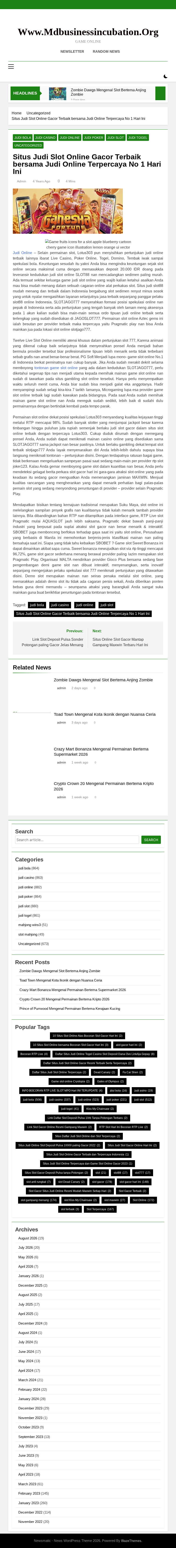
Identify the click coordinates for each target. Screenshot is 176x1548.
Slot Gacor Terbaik (132, 1191)
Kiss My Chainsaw (100, 1108)
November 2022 (30, 1522)
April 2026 (25, 1266)
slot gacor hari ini (134, 1181)
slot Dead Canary (71, 1181)
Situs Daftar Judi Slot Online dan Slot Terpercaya (87, 1136)
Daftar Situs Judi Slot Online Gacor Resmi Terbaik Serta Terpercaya (87, 1063)
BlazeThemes (131, 1541)
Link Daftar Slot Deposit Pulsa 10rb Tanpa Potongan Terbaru (87, 1118)
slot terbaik (70, 1209)
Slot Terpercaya (100, 1209)
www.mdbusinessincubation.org (88, 31)
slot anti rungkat (38, 1181)
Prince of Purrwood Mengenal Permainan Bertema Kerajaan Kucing (69, 1008)
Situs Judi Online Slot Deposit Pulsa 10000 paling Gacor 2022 (59, 1145)
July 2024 (25, 1342)
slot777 (142, 1172)
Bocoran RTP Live (34, 1054)
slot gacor (102, 1181)
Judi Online (22, 253)
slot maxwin (114, 1200)
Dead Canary (104, 1072)
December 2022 (30, 1512)
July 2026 (25, 1247)
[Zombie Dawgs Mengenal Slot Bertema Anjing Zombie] (57, 96)
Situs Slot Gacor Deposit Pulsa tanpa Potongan (56, 1172)
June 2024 (26, 1352)
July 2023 (25, 1446)
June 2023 (26, 1455)
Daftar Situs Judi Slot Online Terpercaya (59, 1072)
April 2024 (25, 1370)
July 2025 (25, 1304)
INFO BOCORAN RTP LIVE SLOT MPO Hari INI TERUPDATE (62, 1090)
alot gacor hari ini (129, 1045)
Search (151, 840)
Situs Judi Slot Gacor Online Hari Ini (132, 1145)
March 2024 (27, 1380)
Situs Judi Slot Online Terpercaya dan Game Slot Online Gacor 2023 (87, 1163)
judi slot (115, 137)
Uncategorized (28, 145)
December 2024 (30, 1323)
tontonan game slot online (56, 368)
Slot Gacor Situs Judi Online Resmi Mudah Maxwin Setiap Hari (70, 1191)
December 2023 (30, 1408)
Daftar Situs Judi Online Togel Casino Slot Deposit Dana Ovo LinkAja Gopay (104, 1054)
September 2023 (30, 1437)
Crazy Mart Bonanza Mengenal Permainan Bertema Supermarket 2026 (72, 990)
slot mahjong (27, 934)
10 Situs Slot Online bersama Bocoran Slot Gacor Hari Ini (70, 1045)
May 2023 (25, 1465)
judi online (70, 137)
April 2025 (25, 1314)
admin (21, 181)
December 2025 (30, 1285)
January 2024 (28, 1399)
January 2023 (28, 1503)
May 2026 (25, 1257)
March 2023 (27, 1484)
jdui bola (118, 1090)
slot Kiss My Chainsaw (80, 1200)
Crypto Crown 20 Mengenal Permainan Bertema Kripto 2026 (64, 999)
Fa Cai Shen (133, 1072)
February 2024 (29, 1389)
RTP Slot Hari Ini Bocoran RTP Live (123, 1127)
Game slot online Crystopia (70, 1081)
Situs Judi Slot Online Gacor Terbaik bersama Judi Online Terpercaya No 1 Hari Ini (83, 614)
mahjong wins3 (29, 925)
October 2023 (28, 1427)
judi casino (45, 137)
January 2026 (28, 1276)
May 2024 (25, 1361)
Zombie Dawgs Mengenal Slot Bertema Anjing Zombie (108, 92)
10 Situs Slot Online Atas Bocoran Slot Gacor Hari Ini (87, 1035)
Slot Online (143, 1200)
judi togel (137, 137)
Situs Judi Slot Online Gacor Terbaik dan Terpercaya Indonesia (87, 1154)
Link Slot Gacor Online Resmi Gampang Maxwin (59, 1127)
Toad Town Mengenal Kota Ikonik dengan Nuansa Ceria (105, 714)
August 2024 (27, 1333)
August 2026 (27, 1238)
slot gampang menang (39, 1200)
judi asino (144, 1090)
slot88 (120, 1172)
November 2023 (30, 1418)
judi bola (22, 137)
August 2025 (27, 1295)
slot (101, 1172)
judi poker (93, 137)
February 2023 (29, 1493)
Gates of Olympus (110, 1081)
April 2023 (25, 1474)
